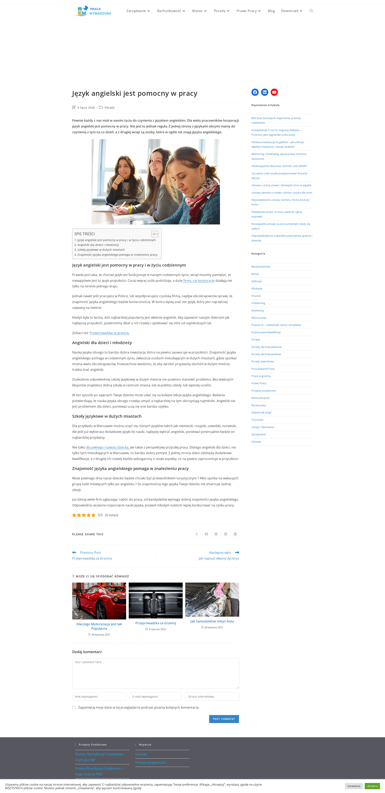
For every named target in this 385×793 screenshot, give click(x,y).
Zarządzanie (258, 434)
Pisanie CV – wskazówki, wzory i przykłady (276, 325)
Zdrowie (256, 441)
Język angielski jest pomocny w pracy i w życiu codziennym (116, 240)
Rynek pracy (258, 405)
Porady (110, 107)
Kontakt (141, 754)
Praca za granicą (261, 376)
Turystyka (257, 419)
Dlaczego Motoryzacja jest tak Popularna (99, 626)
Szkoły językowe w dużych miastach (101, 250)
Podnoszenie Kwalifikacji (266, 332)
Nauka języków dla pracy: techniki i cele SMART (279, 166)
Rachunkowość (260, 398)
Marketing (257, 310)
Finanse (256, 296)
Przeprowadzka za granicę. (110, 333)
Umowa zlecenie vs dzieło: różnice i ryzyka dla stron (281, 192)
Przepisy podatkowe (263, 390)
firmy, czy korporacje (198, 280)
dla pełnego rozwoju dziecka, (108, 447)
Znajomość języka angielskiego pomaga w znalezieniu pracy (117, 255)
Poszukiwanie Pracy (263, 369)
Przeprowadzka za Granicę (155, 623)
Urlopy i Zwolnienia (262, 427)
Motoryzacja (258, 317)
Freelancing (258, 303)
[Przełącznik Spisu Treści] (152, 234)
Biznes (255, 274)
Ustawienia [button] (353, 786)
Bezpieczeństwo (261, 266)
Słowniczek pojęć (261, 412)
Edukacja (256, 288)
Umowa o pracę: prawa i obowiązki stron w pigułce (281, 185)
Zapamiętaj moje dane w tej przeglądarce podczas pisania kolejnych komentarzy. (139, 707)
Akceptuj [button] (372, 786)
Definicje (256, 281)
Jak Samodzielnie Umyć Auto (212, 621)
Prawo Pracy (258, 383)
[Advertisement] (192, 48)
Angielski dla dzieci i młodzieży (98, 245)
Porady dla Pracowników (266, 354)
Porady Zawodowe (262, 361)
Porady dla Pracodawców (266, 347)
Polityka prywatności (150, 762)
